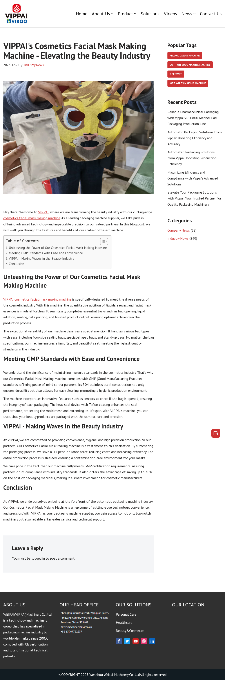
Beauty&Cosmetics (130, 630)
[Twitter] (127, 641)
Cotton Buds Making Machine (190, 64)
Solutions (150, 14)
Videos (170, 14)
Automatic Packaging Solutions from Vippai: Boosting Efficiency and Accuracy (194, 138)
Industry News (34, 65)
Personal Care (126, 614)
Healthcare (124, 622)
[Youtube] (135, 641)
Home (81, 14)
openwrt (176, 74)
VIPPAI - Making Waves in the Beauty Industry (41, 258)
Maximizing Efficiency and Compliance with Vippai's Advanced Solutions (192, 178)
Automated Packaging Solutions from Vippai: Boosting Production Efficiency (191, 158)
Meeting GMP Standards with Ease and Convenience (46, 253)
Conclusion (16, 264)
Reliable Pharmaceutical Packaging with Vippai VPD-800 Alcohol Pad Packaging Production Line (193, 118)
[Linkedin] (152, 641)
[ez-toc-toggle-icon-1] (102, 241)
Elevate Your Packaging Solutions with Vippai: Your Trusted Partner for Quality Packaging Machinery (194, 198)
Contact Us (211, 14)
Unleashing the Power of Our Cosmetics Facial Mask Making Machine (58, 248)
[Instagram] (144, 641)
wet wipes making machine (188, 83)
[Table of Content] (104, 241)
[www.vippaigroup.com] (16, 14)
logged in (38, 558)
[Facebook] (119, 641)
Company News (178, 230)
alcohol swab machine (185, 55)
